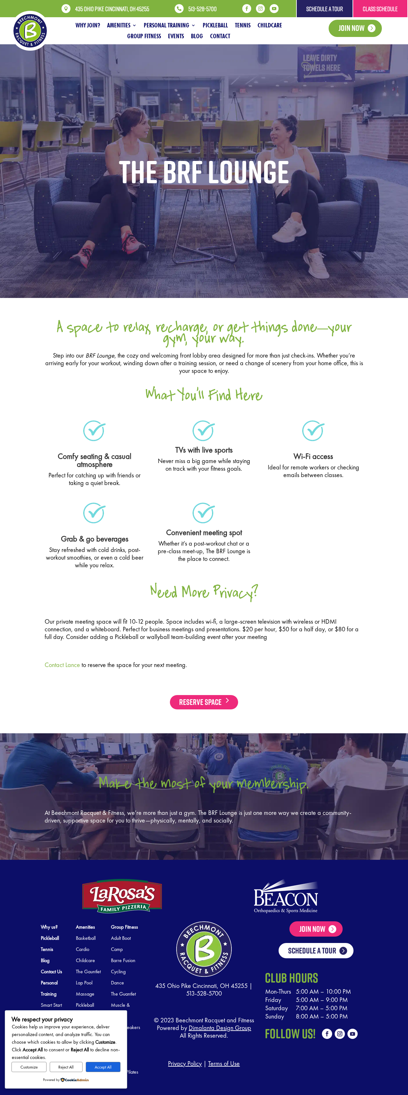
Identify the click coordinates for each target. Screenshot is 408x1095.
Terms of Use (224, 1063)
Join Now (352, 28)
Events (176, 36)
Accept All (103, 1067)
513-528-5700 (204, 993)
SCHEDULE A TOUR (312, 950)
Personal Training (166, 25)
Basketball (86, 938)
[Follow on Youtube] (352, 1034)
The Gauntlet (88, 971)
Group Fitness (144, 36)
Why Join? (88, 25)
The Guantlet (123, 993)
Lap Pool (84, 982)
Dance (117, 982)
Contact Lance (62, 665)
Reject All (66, 1067)
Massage (85, 993)
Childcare (270, 25)
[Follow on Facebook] (327, 1034)
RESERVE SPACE (200, 702)
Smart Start (51, 1005)
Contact (220, 36)
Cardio (82, 949)
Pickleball (215, 25)
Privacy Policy (185, 1063)
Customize (29, 1067)
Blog (197, 36)
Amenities (118, 25)
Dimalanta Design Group (220, 1028)
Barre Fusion (123, 960)
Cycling (118, 971)
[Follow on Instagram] (340, 1034)
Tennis (243, 25)
